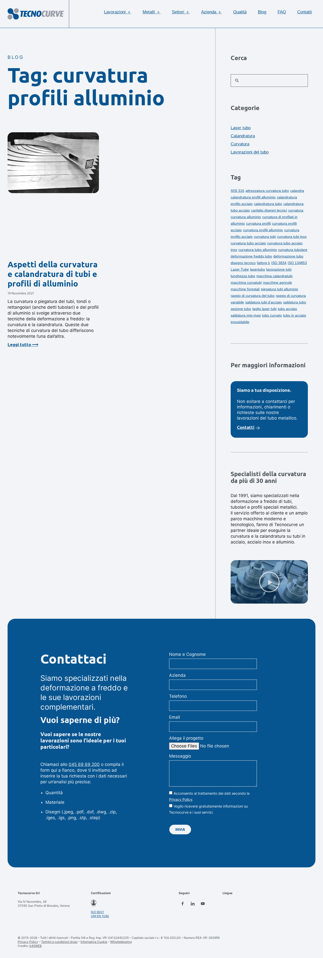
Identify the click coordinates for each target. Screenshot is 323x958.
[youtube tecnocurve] (202, 903)
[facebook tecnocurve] (182, 903)
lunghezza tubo (243, 276)
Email (174, 717)
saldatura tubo (294, 302)
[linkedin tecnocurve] (192, 903)
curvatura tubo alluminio (257, 250)
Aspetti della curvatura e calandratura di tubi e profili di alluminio (53, 274)
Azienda (177, 675)
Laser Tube (240, 269)
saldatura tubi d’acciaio (263, 302)
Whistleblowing (121, 942)
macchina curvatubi (246, 282)
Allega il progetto (186, 738)
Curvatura (240, 144)
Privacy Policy (180, 799)
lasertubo (257, 269)
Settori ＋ (181, 12)
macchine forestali (245, 289)
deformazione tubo (288, 256)
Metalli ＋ (151, 12)
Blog (262, 12)
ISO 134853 (297, 263)
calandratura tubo (268, 204)
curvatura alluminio (246, 217)
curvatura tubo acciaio (248, 243)
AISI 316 (237, 191)
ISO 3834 (278, 263)
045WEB (35, 946)
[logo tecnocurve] (36, 14)
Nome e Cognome (187, 654)
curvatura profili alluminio (263, 230)
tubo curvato (272, 315)
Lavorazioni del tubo (249, 152)
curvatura (295, 210)
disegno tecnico (243, 263)
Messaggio (180, 756)
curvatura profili (258, 223)
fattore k (263, 263)
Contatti (304, 12)
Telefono (178, 696)
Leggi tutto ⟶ (23, 344)
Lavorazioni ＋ (117, 12)
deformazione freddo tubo (251, 256)
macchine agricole (277, 282)
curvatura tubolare (292, 250)
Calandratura (243, 136)
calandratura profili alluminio (253, 197)
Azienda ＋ (211, 12)
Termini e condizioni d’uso (59, 942)
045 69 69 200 (84, 764)
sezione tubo (241, 309)
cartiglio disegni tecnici (269, 210)
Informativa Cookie (93, 942)
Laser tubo (241, 127)
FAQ (282, 12)
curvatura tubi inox (292, 237)
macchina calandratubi (274, 276)
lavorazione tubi (278, 269)
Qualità (240, 12)
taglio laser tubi (264, 309)
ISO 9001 (97, 912)
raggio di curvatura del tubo (253, 296)
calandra (297, 191)
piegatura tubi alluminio (279, 289)
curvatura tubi (265, 237)
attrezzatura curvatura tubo (267, 191)
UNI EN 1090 (100, 916)
